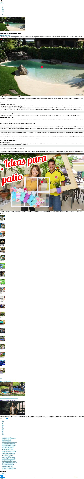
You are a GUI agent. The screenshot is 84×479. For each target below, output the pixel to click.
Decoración (3, 6)
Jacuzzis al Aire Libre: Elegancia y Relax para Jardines (8, 456)
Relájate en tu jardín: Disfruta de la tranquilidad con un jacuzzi (9, 445)
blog (2, 423)
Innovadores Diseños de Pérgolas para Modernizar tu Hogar (9, 444)
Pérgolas (3, 9)
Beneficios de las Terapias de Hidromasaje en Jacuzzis (8, 446)
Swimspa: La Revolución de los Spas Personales (7, 460)
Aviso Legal (3, 473)
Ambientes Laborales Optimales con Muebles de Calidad (8, 459)
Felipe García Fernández (7, 35)
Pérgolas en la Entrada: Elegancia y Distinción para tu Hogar (9, 458)
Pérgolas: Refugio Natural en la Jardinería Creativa (7, 463)
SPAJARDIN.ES (2, 3)
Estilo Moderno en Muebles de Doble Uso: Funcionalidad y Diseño (9, 442)
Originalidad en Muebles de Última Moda (6, 440)
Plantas (2, 433)
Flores (2, 7)
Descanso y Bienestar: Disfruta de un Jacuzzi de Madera (8, 454)
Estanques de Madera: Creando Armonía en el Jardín (8, 464)
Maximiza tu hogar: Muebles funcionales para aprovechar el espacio (9, 462)
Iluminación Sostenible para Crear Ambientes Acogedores (8, 453)
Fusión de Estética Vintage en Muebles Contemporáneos (8, 443)
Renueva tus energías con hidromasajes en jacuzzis (8, 447)
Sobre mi (3, 11)
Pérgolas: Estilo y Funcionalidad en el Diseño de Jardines (8, 457)
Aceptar (4, 477)
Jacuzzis (3, 429)
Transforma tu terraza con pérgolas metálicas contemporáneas (9, 451)
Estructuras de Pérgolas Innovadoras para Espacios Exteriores (9, 467)
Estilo (2, 426)
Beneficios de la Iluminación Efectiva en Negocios (7, 465)
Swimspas (3, 10)
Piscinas (3, 432)
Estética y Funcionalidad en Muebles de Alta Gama (7, 469)
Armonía (3, 421)
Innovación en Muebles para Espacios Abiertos (7, 466)
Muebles (3, 430)
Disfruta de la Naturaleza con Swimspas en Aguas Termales (9, 461)
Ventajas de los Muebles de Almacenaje (6, 439)
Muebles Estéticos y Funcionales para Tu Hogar (7, 449)
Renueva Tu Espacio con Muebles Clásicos (7, 441)
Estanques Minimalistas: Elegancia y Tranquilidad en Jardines (9, 398)
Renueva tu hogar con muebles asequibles (6, 437)
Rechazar (1, 477)
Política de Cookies (4, 474)
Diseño (2, 424)
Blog (1, 475)
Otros (2, 431)
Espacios (3, 425)
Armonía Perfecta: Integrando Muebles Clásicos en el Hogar (9, 450)
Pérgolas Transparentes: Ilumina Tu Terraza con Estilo (8, 448)
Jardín (2, 8)
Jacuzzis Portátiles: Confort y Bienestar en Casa (7, 455)
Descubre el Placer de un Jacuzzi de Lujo (6, 452)
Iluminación (3, 428)
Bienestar (3, 422)
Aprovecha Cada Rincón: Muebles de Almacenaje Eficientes (9, 438)
